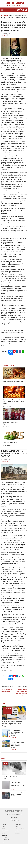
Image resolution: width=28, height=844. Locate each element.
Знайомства (5, 839)
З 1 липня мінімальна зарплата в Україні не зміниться (17, 732)
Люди (5, 763)
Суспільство (5, 461)
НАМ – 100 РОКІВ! (19, 828)
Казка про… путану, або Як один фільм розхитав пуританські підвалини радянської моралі (21, 693)
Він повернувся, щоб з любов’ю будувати (17, 793)
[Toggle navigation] (2, 9)
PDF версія (17, 834)
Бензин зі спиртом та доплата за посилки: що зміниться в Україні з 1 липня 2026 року (17, 743)
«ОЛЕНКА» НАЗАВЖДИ (9, 777)
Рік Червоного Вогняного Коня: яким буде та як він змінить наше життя (13, 401)
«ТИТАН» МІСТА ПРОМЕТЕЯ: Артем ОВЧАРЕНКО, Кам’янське (17, 784)
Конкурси (4, 837)
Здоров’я (4, 834)
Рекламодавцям (19, 830)
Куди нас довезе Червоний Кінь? (13, 381)
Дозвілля (6, 15)
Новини (8, 708)
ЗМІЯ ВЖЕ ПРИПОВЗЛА (10, 442)
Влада (3, 828)
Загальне (4, 835)
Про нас (17, 832)
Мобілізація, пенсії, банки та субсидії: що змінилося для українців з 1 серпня (12, 723)
